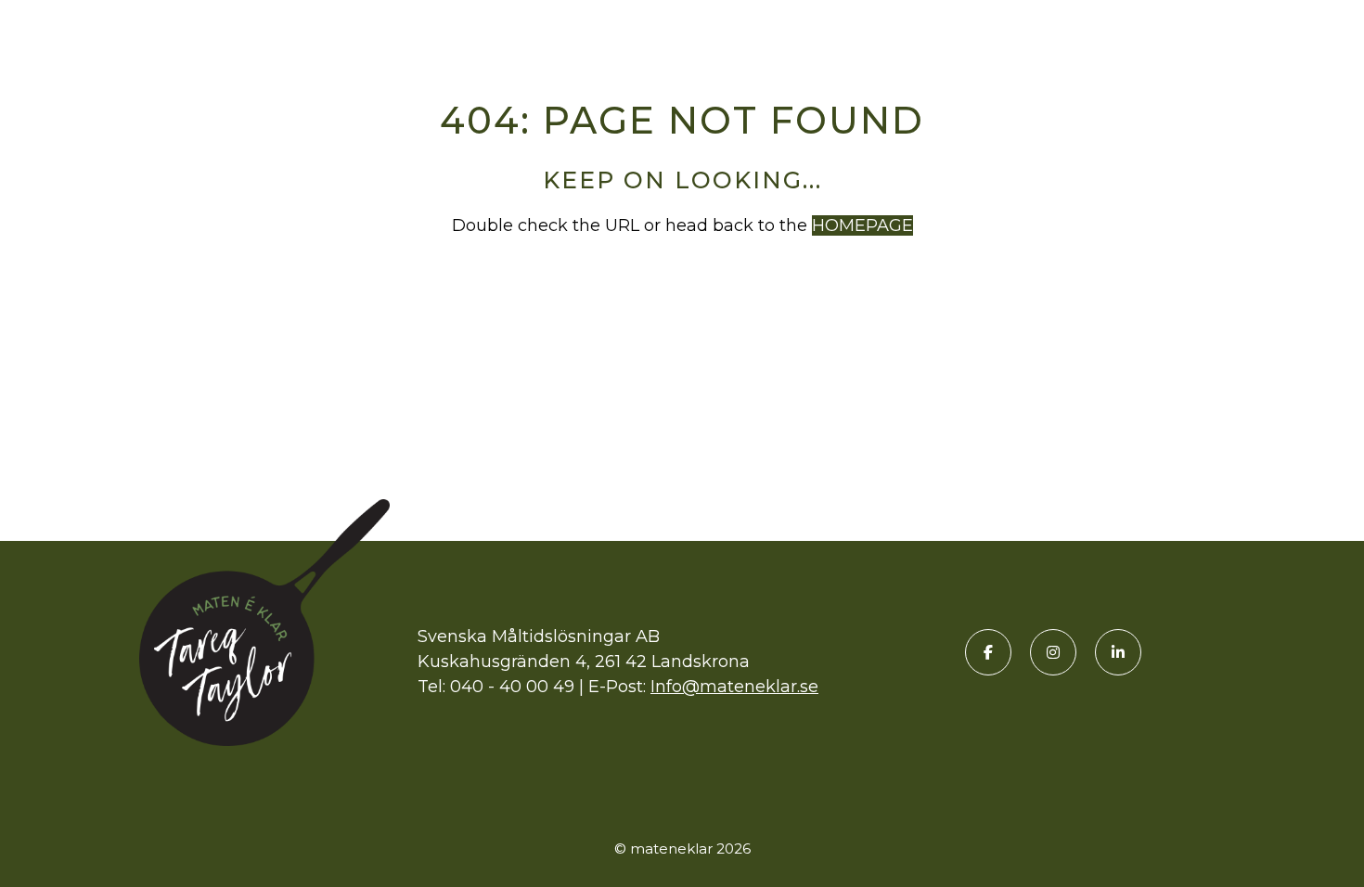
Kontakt (1295, 30)
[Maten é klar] (115, 31)
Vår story (1176, 30)
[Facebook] (988, 652)
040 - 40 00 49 (512, 686)
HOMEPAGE (862, 225)
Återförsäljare (1021, 30)
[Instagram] (1053, 652)
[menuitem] (863, 30)
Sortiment (863, 30)
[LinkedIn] (1118, 652)
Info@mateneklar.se (734, 686)
